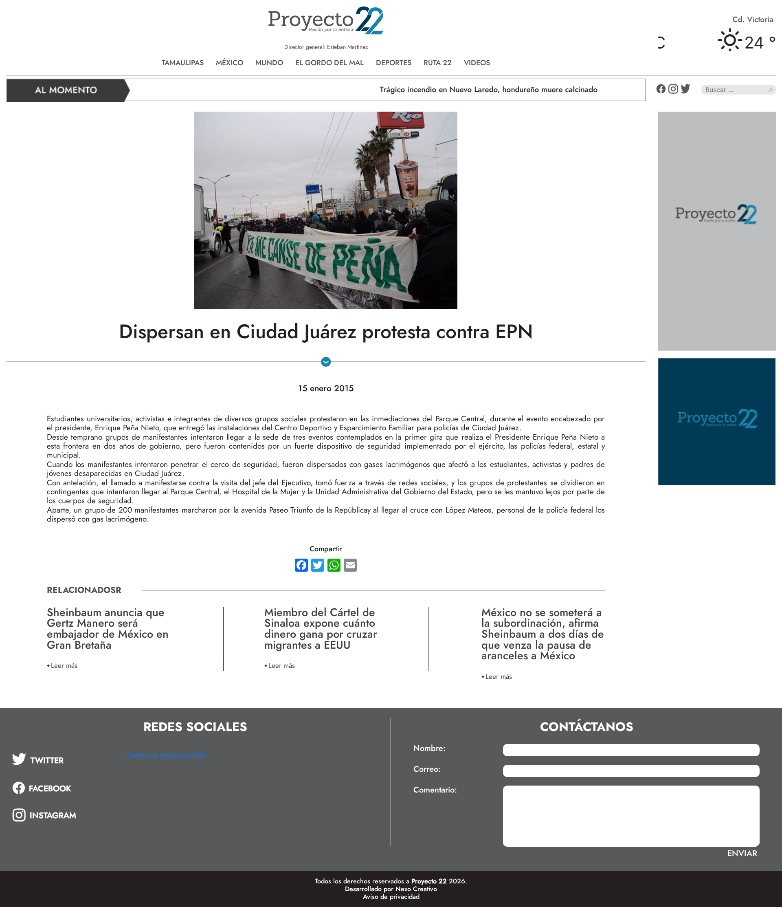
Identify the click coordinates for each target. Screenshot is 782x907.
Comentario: (435, 790)
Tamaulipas (183, 62)
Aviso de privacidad (391, 896)
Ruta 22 (438, 62)
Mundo (269, 62)
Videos (477, 62)
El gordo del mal (329, 62)
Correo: (427, 769)
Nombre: (429, 748)
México (229, 62)
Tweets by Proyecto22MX (166, 755)
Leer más (64, 665)
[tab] (63, 759)
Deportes (393, 62)
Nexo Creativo (416, 889)
